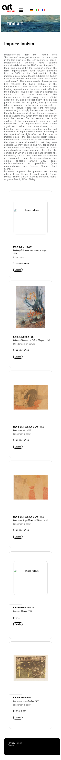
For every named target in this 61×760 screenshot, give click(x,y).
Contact (11, 745)
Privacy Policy (15, 743)
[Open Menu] (21, 10)
